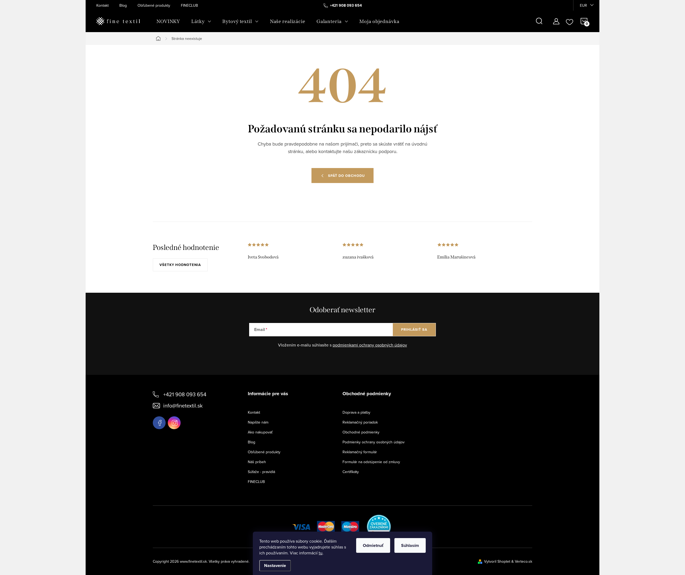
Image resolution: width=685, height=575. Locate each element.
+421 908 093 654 (184, 394)
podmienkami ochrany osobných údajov (370, 345)
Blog (123, 5)
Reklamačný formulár (359, 452)
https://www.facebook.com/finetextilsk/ (159, 422)
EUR (583, 5)
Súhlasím (410, 545)
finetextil (174, 422)
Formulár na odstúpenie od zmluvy (371, 461)
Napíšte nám (258, 422)
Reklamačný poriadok (360, 422)
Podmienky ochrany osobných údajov (373, 442)
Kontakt (102, 5)
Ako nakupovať (260, 432)
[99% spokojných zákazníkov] (379, 526)
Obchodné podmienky (360, 432)
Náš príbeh (257, 461)
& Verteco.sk (521, 561)
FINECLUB (189, 5)
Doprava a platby (356, 412)
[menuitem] (168, 21)
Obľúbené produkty (154, 5)
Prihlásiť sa (414, 329)
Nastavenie (275, 565)
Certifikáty (350, 471)
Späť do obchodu (346, 175)
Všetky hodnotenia (180, 264)
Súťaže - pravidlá (261, 471)
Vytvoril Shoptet (497, 561)
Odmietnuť (373, 545)
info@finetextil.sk (183, 405)
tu (320, 553)
